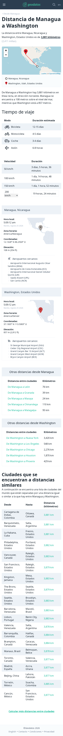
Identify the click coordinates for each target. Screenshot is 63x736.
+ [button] (6, 50)
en (59, 4)
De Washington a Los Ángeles (22, 443)
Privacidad (49, 731)
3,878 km (49, 626)
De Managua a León (19, 386)
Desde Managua (12, 13)
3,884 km (49, 634)
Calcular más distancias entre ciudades (31, 711)
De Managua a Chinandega (23, 404)
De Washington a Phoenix (20, 461)
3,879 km (49, 567)
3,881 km (49, 514)
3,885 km (49, 683)
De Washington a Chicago (20, 449)
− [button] (6, 55)
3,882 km (49, 545)
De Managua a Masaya (20, 398)
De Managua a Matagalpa (22, 410)
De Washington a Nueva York (22, 438)
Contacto (22, 731)
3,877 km (49, 659)
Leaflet (43, 73)
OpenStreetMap (54, 73)
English (12, 731)
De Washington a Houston (21, 455)
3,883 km (49, 556)
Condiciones (36, 731)
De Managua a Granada (21, 392)
